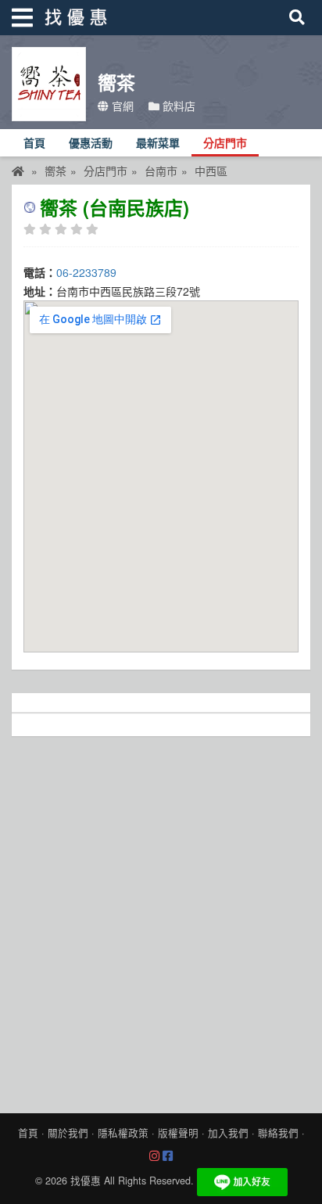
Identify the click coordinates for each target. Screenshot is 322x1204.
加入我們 (228, 1133)
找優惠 (85, 1180)
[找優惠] (18, 170)
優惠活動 (91, 143)
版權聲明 (178, 1133)
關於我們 (68, 1133)
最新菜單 (158, 143)
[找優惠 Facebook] (168, 1156)
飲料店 (177, 105)
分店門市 (225, 143)
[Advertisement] (161, 921)
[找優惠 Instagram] (154, 1156)
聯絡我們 (278, 1133)
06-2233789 (86, 272)
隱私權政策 (123, 1133)
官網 (121, 105)
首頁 (34, 143)
